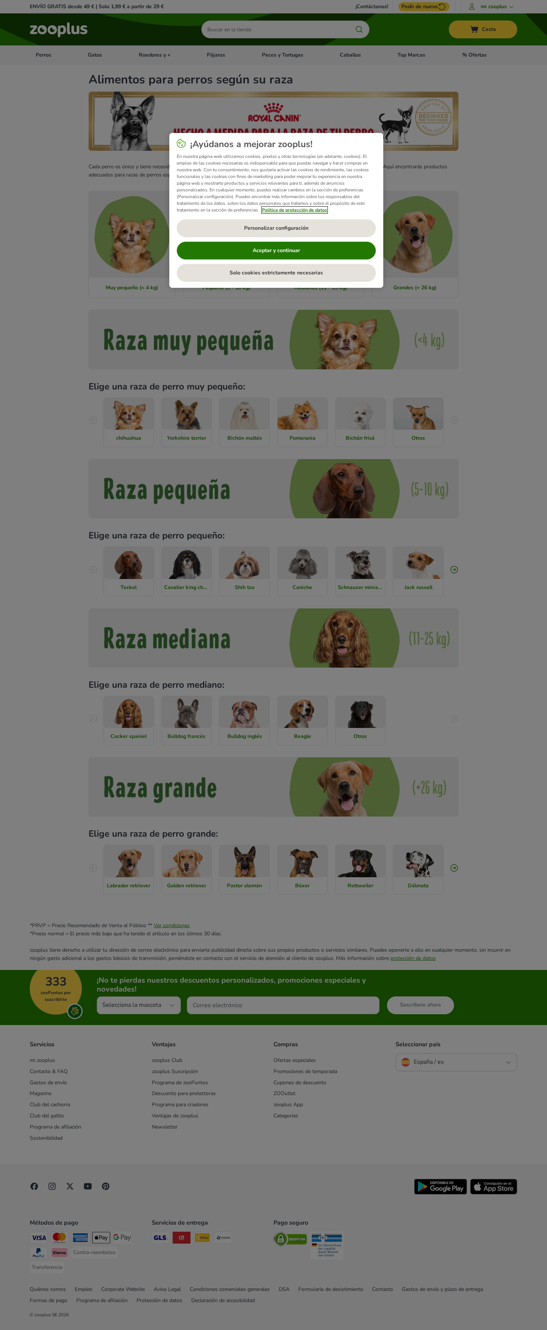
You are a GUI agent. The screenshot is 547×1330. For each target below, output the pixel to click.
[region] (276, 210)
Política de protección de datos (294, 210)
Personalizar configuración (276, 228)
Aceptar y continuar (276, 250)
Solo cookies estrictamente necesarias (276, 272)
